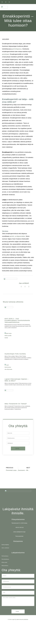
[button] (33, 7)
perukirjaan (5, 54)
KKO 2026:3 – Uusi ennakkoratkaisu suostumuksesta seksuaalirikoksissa (17, 320)
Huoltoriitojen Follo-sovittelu (15, 354)
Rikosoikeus (5, 565)
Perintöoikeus (5, 559)
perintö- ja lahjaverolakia (17, 236)
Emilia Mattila (5, 544)
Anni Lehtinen (5, 547)
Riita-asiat (4, 562)
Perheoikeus (5, 556)
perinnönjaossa (17, 49)
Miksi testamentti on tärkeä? (16, 404)
